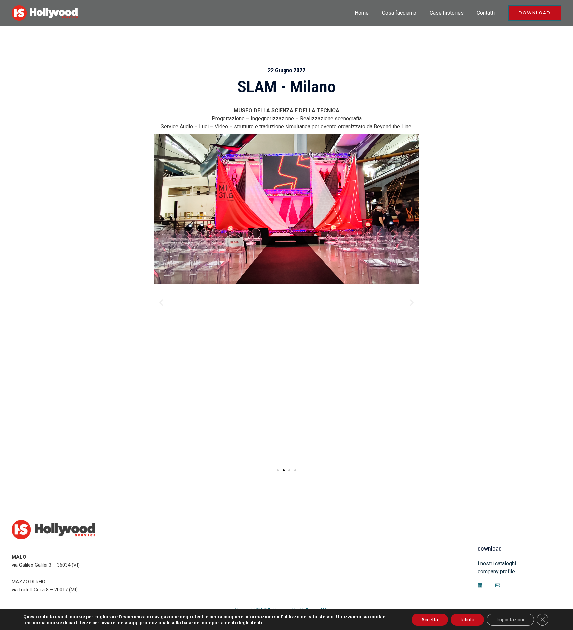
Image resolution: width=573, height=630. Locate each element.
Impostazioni (510, 619)
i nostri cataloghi (497, 563)
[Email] (497, 585)
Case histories (447, 13)
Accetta (429, 619)
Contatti (486, 13)
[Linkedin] (480, 585)
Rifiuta (467, 619)
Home (362, 13)
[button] (161, 302)
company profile (496, 571)
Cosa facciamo (399, 13)
